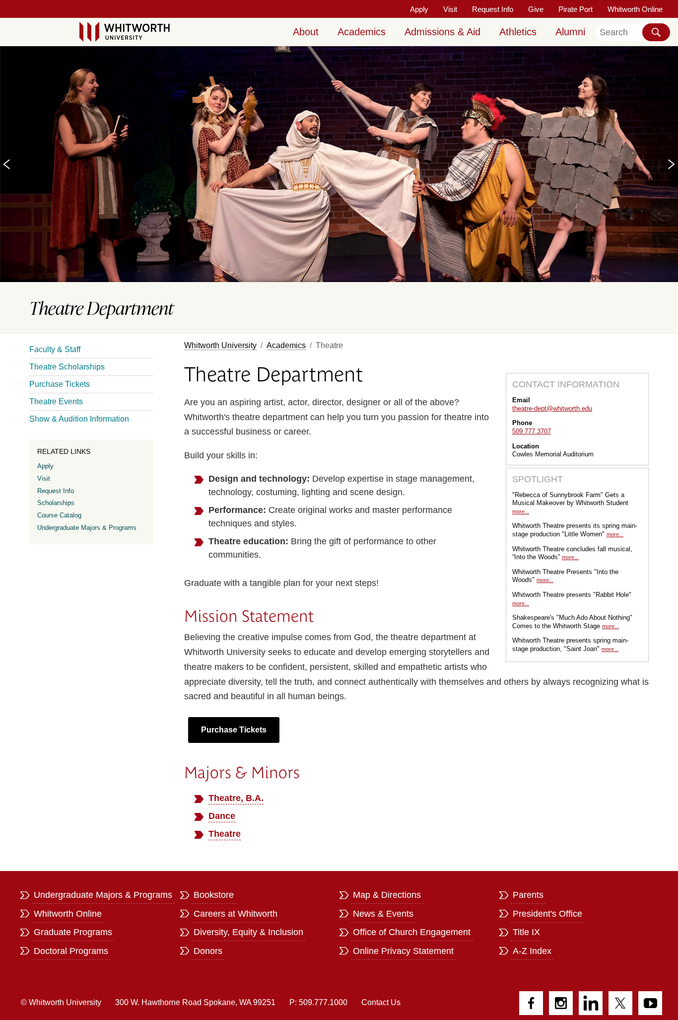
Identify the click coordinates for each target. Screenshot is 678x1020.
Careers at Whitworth (235, 914)
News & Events (383, 914)
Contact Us (381, 1002)
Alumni (570, 31)
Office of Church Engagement (412, 932)
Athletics (518, 31)
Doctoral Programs (71, 951)
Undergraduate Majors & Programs (86, 527)
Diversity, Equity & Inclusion (248, 932)
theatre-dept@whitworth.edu (552, 408)
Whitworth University (220, 345)
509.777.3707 (531, 431)
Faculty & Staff (54, 349)
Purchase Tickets (234, 730)
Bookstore (214, 895)
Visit (450, 9)
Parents (528, 895)
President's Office (547, 914)
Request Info (492, 9)
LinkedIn (591, 1003)
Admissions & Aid (442, 31)
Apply (419, 9)
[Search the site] (656, 32)
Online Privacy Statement (403, 951)
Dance (221, 816)
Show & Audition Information (79, 419)
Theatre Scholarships (67, 367)
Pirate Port (575, 9)
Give (535, 9)
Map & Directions (387, 895)
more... (520, 511)
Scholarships (55, 503)
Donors (208, 951)
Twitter (620, 1003)
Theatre (224, 834)
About (306, 31)
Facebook (531, 1003)
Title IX (526, 932)
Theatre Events (56, 401)
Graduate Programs (73, 932)
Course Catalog (59, 515)
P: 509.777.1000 (318, 1002)
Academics (362, 31)
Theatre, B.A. (236, 798)
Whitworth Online (635, 9)
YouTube (650, 1003)
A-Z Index (532, 951)
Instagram (561, 1003)
